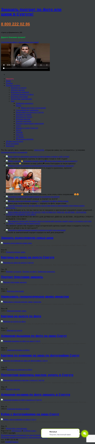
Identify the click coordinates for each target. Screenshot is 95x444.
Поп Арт (19, 135)
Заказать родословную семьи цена (27, 237)
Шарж (18, 105)
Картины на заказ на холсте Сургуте (27, 257)
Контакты (10, 146)
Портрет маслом (18, 90)
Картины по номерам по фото (19, 369)
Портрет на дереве (23, 114)
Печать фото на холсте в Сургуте (30, 112)
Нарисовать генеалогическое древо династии (35, 296)
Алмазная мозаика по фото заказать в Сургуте (35, 394)
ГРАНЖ (19, 132)
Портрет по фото (13, 85)
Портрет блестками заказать (22, 277)
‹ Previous (15, 431)
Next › (29, 431)
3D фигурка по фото (14, 141)
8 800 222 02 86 (15, 24)
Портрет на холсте (18, 88)
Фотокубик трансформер (21, 99)
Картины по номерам (20, 92)
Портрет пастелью (23, 121)
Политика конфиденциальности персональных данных (24, 437)
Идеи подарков (12, 143)
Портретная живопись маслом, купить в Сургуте (37, 375)
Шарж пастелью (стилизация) (33, 108)
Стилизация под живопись (27, 110)
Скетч (18, 126)
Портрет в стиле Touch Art (27, 128)
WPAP (18, 130)
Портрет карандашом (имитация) (30, 123)
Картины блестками (19, 97)
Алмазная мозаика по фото (22, 94)
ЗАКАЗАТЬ (39, 150)
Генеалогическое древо (15, 252)
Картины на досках (24, 117)
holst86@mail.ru (11, 442)
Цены (8, 81)
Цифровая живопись (24, 103)
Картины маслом (23, 119)
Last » (34, 431)
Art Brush (20, 137)
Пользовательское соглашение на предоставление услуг (24, 435)
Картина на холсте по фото (21, 316)
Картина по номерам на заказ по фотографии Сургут (40, 355)
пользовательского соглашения (14, 152)
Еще (12, 101)
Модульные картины (24, 139)
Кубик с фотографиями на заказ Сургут (30, 414)
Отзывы (9, 83)
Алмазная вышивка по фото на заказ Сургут (34, 335)
